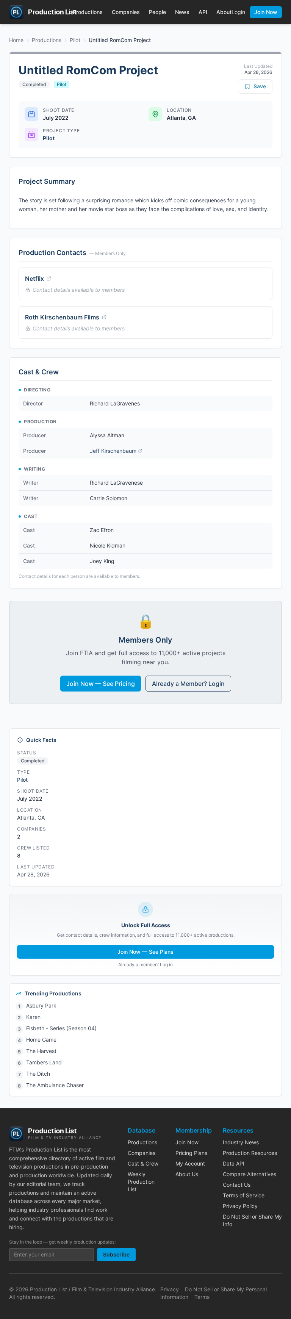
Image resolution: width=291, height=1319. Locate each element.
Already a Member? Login (188, 683)
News (182, 12)
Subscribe (116, 1254)
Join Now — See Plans (145, 951)
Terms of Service (243, 1195)
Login (238, 12)
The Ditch (38, 1073)
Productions (88, 12)
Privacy (169, 1289)
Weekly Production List (141, 1181)
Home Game (41, 1039)
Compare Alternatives (249, 1174)
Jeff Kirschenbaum (113, 450)
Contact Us (236, 1184)
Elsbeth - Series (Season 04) (61, 1028)
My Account (190, 1163)
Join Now (265, 12)
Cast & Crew (143, 1163)
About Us (186, 1174)
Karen (33, 1017)
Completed (34, 84)
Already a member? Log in (145, 964)
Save (259, 86)
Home (16, 40)
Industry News (241, 1142)
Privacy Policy (240, 1206)
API (203, 12)
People (157, 12)
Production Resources (250, 1153)
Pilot (75, 40)
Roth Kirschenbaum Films (62, 317)
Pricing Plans (191, 1153)
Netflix (34, 278)
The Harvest (41, 1051)
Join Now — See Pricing (100, 683)
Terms (202, 1297)
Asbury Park (41, 1005)
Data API (233, 1163)
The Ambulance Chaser (55, 1085)
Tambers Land (44, 1062)
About (224, 12)
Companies (126, 12)
